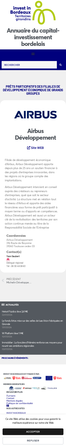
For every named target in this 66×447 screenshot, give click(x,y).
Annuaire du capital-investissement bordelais (33, 37)
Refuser (33, 440)
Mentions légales (14, 400)
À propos (10, 395)
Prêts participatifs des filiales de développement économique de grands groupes (33, 90)
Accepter (33, 431)
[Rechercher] (60, 64)
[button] (33, 53)
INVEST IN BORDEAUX (16, 413)
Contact (10, 398)
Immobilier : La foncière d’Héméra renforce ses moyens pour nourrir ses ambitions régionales (32, 344)
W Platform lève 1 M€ (12, 333)
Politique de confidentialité (19, 403)
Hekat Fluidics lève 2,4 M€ (15, 311)
